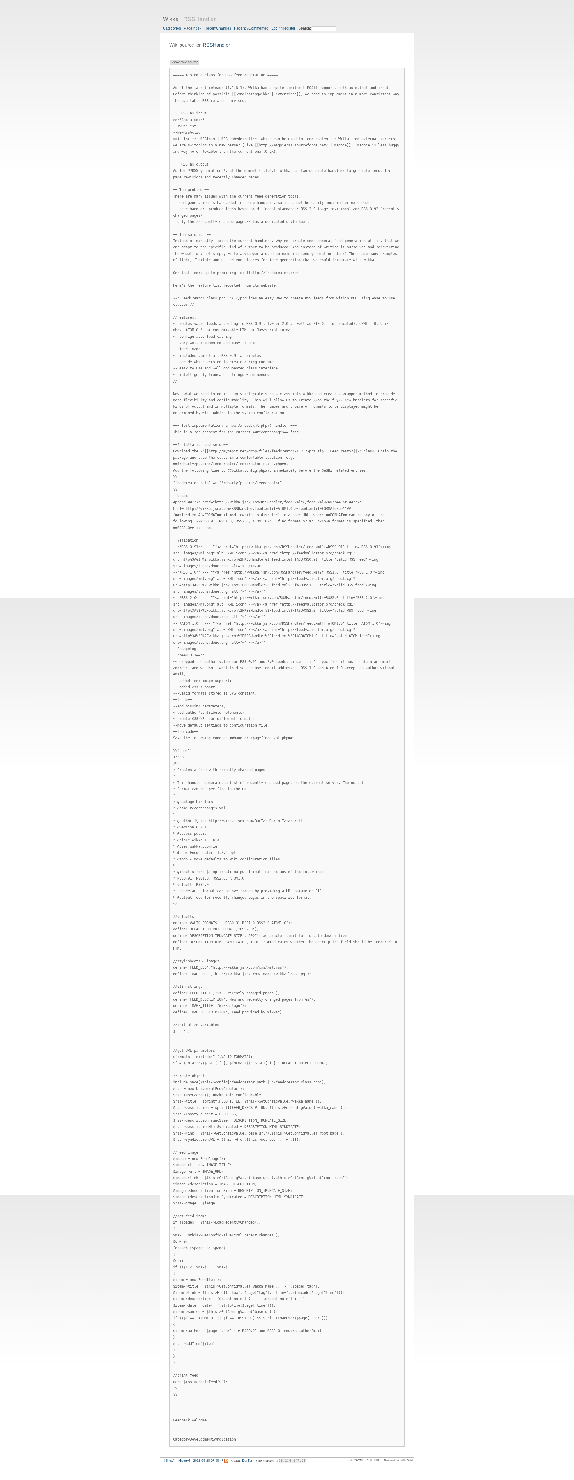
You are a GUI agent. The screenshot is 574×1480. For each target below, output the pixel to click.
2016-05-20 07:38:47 (208, 1460)
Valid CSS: (374, 1460)
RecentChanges (217, 28)
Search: (305, 28)
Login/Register (283, 28)
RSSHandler (199, 19)
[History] (184, 1460)
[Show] (169, 1460)
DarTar (247, 1460)
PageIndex (192, 28)
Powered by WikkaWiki (398, 1460)
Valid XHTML (356, 1460)
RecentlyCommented (251, 28)
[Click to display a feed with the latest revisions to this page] (226, 1460)
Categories (172, 28)
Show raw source (184, 62)
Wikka (171, 19)
